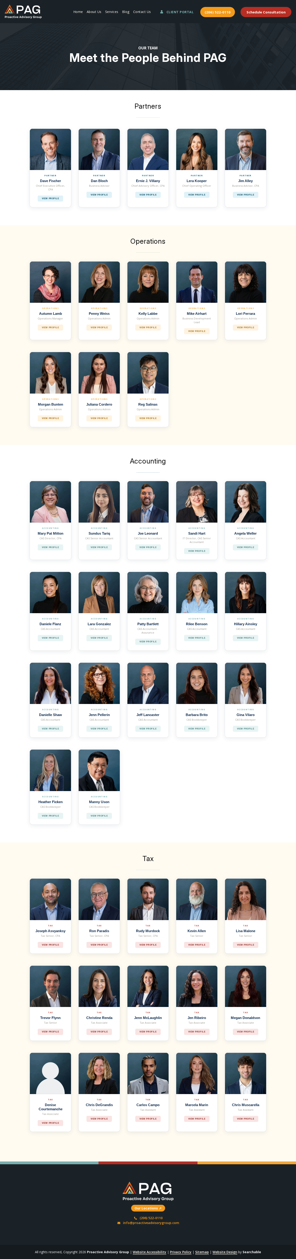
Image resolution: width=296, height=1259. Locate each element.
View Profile (50, 198)
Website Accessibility (149, 1252)
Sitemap (202, 1252)
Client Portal (180, 12)
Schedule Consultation (266, 12)
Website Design (225, 1252)
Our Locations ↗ (148, 1208)
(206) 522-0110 (218, 12)
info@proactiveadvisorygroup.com (151, 1223)
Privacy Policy (180, 1252)
